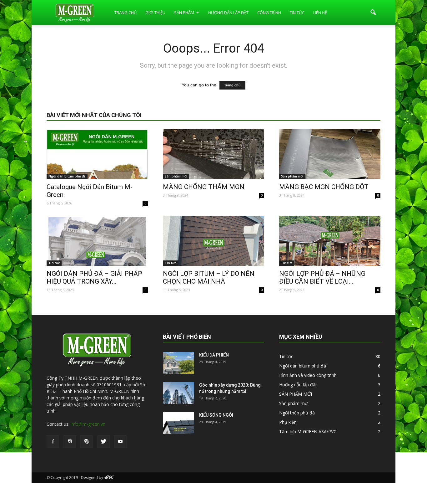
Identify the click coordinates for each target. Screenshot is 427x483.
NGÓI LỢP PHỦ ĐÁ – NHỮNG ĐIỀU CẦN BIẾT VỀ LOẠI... (322, 277)
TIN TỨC (297, 12)
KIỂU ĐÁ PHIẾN (214, 354)
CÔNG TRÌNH (269, 12)
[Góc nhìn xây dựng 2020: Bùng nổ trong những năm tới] (178, 393)
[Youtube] (120, 441)
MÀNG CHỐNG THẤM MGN (203, 187)
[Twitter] (103, 441)
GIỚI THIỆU (155, 12)
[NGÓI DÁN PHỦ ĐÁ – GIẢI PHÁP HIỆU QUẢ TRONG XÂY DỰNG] (97, 241)
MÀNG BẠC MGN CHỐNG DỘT (324, 187)
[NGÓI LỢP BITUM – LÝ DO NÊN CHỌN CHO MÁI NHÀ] (213, 241)
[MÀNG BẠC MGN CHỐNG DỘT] (329, 154)
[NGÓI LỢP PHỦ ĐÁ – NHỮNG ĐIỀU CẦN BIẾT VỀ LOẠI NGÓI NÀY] (329, 241)
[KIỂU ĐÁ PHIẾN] (178, 363)
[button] (372, 12)
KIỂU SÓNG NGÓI (216, 415)
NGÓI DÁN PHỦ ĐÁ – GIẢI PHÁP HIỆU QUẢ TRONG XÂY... (94, 277)
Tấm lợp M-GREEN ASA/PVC (307, 431)
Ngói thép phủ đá (297, 413)
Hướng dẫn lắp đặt (298, 385)
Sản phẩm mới (176, 176)
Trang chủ (232, 85)
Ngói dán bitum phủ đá (67, 176)
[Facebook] (53, 441)
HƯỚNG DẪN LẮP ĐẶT (228, 12)
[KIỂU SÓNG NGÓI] (178, 423)
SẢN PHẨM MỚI (295, 394)
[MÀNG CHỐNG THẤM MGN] (213, 154)
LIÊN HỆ (320, 12)
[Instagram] (69, 441)
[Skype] (86, 441)
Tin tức (54, 263)
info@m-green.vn (88, 424)
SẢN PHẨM (184, 12)
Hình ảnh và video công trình (308, 375)
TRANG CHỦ (125, 12)
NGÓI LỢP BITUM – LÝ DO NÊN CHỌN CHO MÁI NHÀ (208, 277)
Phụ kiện (288, 422)
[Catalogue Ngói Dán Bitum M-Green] (97, 154)
